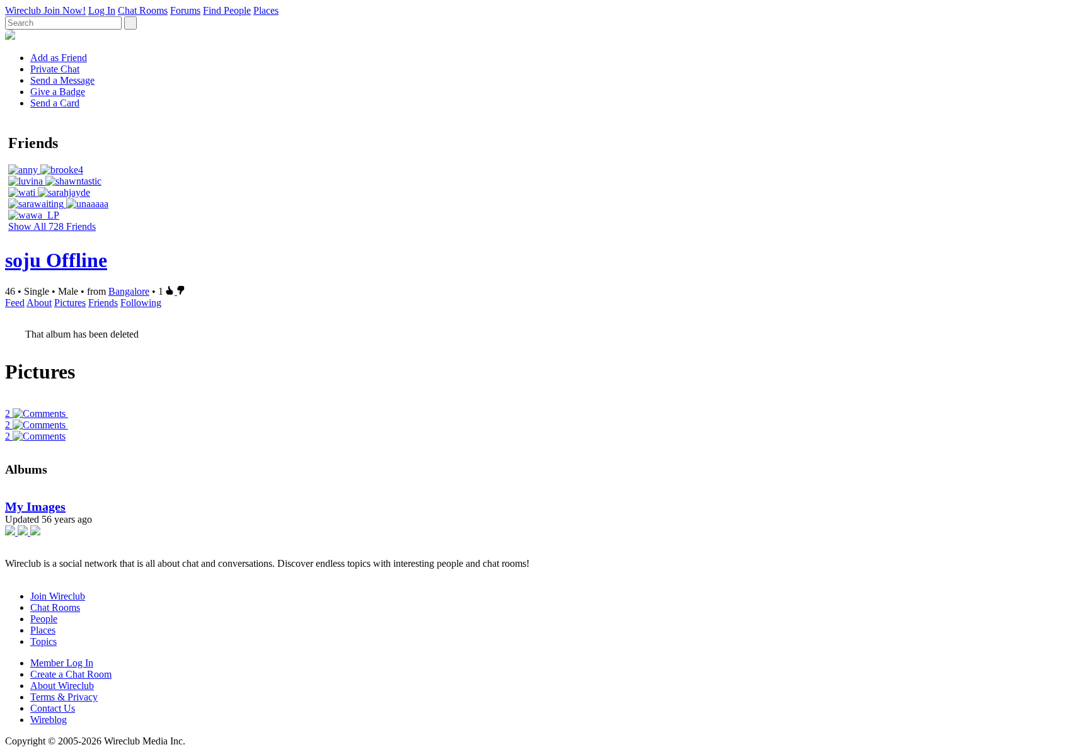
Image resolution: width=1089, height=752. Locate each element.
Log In (101, 10)
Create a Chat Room (71, 674)
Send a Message (62, 80)
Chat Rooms (143, 10)
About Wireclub (62, 685)
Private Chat (54, 69)
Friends (103, 302)
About (39, 302)
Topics (43, 641)
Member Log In (61, 663)
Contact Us (52, 708)
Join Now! (64, 10)
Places (266, 10)
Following (140, 302)
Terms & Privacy (64, 697)
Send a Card (54, 103)
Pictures (70, 302)
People (43, 618)
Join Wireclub (57, 596)
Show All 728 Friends (52, 226)
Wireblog (48, 719)
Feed (15, 302)
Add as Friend (58, 57)
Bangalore (128, 291)
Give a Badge (57, 91)
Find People (227, 10)
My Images (35, 506)
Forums (185, 10)
